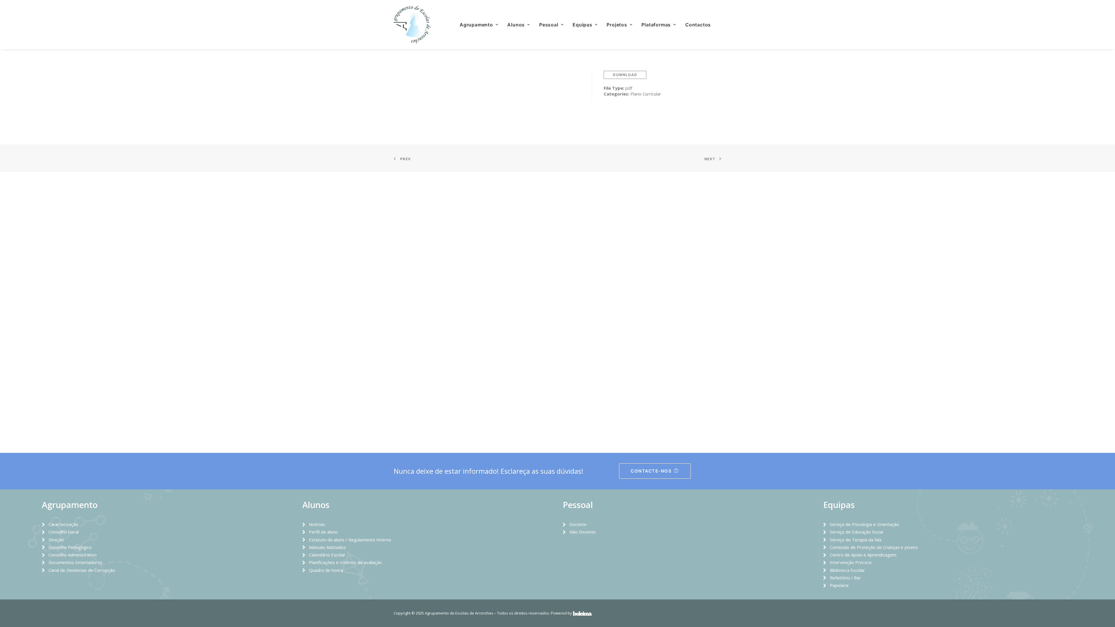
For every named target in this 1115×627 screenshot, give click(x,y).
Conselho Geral (63, 532)
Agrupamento (476, 25)
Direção (56, 540)
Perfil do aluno (323, 532)
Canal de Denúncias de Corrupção (81, 570)
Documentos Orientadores (75, 562)
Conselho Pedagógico (70, 547)
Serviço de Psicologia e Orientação (864, 524)
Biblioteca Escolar (847, 570)
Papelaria (839, 585)
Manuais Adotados (327, 547)
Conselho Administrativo (72, 555)
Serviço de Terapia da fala (856, 540)
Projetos (617, 25)
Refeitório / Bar (845, 578)
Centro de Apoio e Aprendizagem (863, 555)
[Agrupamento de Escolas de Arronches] (412, 24)
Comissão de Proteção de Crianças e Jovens (874, 547)
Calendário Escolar (327, 555)
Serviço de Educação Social (856, 532)
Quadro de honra (326, 570)
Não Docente (582, 532)
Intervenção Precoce (851, 562)
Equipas (582, 25)
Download (625, 75)
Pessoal (548, 25)
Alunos (516, 25)
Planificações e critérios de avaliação (345, 562)
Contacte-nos (651, 471)
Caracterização (63, 524)
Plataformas (656, 25)
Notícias (317, 524)
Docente (578, 524)
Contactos (698, 25)
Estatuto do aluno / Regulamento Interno (350, 540)
